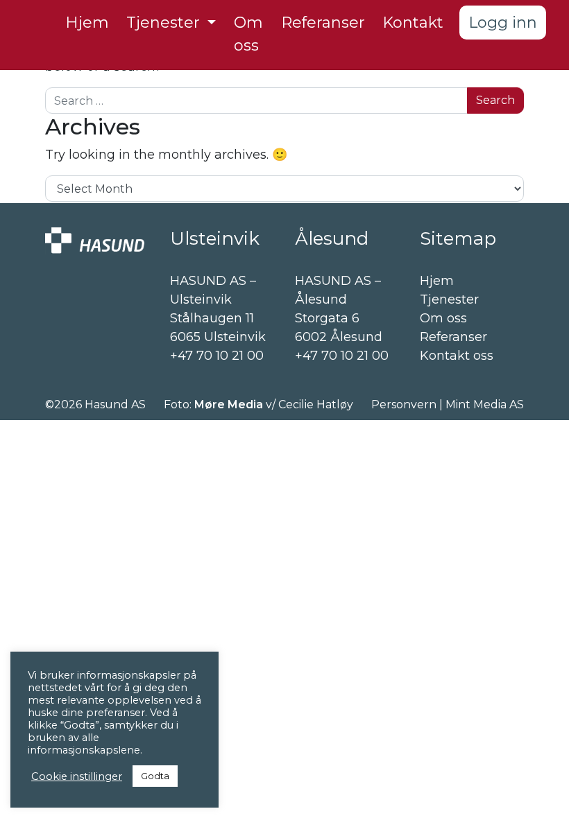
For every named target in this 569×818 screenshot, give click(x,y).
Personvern (403, 404)
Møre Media (228, 404)
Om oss (443, 318)
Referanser (453, 337)
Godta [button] (155, 775)
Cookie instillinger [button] (76, 776)
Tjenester (449, 299)
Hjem (437, 280)
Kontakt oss (456, 355)
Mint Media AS (484, 404)
